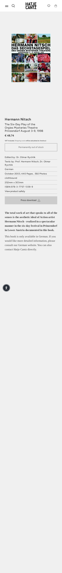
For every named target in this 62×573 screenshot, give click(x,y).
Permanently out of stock (31, 147)
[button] (6, 288)
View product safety (15, 191)
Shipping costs (20, 141)
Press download (28, 200)
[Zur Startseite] (31, 5)
